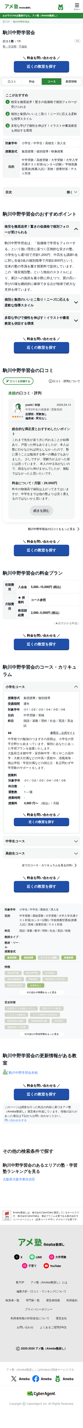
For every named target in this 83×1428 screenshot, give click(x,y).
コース (51, 81)
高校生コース (15, 853)
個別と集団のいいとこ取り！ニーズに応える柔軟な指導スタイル (37, 302)
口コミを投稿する (20, 381)
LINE (39, 1257)
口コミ (12, 81)
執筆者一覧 (12, 1300)
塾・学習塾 (10, 46)
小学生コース (15, 686)
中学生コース (15, 841)
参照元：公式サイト (62, 733)
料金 (32, 81)
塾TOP (6, 21)
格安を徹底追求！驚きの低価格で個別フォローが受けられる (37, 229)
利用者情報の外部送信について (30, 1318)
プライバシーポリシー (39, 1309)
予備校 (23, 46)
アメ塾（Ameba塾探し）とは (49, 1282)
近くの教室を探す (41, 66)
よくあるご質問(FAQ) (53, 1327)
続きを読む (41, 510)
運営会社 (61, 1318)
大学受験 (60, 1257)
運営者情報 (53, 1300)
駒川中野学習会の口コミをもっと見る (51, 529)
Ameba (24, 1378)
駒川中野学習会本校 (23, 1072)
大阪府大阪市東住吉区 (19, 1179)
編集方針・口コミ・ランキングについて (41, 1291)
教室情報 (71, 81)
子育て (32, 1266)
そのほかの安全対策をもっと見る (41, 1034)
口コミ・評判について (66, 381)
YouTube (55, 1266)
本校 (12, 392)
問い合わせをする (16, 1120)
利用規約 (71, 1300)
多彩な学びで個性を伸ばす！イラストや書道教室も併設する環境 (37, 320)
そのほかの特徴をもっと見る (41, 992)
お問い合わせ (25, 1327)
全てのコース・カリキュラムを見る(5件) (47, 865)
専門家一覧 (33, 1300)
